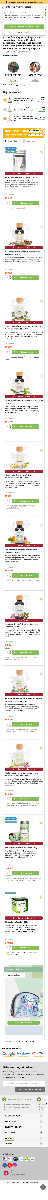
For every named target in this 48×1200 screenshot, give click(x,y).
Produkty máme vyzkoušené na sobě (18, 1107)
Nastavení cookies (24, 32)
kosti (23, 208)
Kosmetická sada (14, 975)
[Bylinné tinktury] (13, 67)
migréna (22, 506)
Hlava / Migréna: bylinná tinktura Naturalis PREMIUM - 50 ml (20, 476)
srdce (28, 880)
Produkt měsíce (14, 969)
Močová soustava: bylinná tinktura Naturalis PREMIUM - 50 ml (25, 118)
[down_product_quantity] (10, 204)
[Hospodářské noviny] (21, 1159)
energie (25, 878)
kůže (33, 880)
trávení (20, 357)
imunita (14, 357)
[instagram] (14, 1165)
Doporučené (35, 141)
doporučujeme (11, 148)
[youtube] (9, 1165)
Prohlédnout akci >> (23, 1022)
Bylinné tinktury (13, 75)
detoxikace (29, 952)
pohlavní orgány (17, 806)
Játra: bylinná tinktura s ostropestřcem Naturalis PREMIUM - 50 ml (23, 327)
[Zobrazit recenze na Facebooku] (23, 1054)
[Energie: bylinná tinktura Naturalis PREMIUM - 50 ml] (9, 109)
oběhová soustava (12, 508)
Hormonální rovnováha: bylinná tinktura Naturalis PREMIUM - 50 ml (23, 699)
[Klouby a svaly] (35, 67)
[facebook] (4, 1165)
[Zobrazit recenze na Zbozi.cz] (39, 1054)
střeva (36, 357)
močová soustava (31, 806)
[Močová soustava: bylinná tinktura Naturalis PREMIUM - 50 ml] (9, 118)
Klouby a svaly (35, 75)
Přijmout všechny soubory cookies (24, 26)
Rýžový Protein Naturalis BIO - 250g (21, 177)
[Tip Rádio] (27, 1159)
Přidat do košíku (23, 203)
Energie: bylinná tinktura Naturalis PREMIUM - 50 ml (23, 109)
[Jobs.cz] (15, 1159)
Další (33, 1041)
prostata (17, 659)
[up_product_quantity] (10, 202)
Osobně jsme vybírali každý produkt (18, 1104)
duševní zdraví (27, 580)
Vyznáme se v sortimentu (19, 1099)
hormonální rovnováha (26, 731)
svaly (18, 208)
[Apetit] (10, 1159)
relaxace (14, 506)
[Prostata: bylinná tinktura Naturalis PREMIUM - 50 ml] (9, 99)
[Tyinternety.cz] (32, 1159)
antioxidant (15, 657)
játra (7, 359)
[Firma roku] (24, 1173)
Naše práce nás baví (13, 1110)
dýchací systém (11, 731)
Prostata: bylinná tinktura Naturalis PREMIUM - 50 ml (23, 100)
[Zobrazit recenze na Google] (9, 1054)
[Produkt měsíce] (24, 999)
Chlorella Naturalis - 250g (16, 922)
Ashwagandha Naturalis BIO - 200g (21, 847)
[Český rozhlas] (4, 1159)
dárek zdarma (11, 152)
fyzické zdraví (16, 580)
